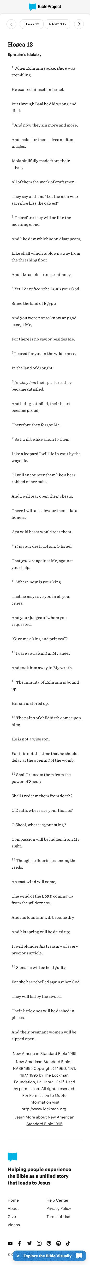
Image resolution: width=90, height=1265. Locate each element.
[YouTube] (10, 1243)
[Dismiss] (17, 1256)
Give (12, 1216)
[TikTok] (69, 1243)
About (13, 1208)
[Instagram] (39, 1243)
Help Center (57, 1200)
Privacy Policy (59, 1208)
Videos (14, 1224)
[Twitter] (30, 1243)
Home (13, 1200)
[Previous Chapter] (11, 24)
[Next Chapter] (79, 24)
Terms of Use (58, 1216)
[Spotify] (59, 1243)
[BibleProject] (45, 7)
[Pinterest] (49, 1243)
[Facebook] (20, 1243)
